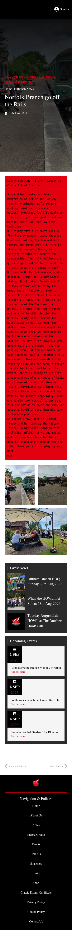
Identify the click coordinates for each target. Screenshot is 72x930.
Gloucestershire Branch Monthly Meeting (36, 667)
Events (36, 844)
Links (36, 873)
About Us (36, 815)
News (36, 825)
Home (8, 89)
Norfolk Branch (20, 82)
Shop (36, 883)
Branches (36, 863)
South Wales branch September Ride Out (35, 700)
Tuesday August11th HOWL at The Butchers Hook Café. (44, 620)
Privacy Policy (36, 902)
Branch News (16, 77)
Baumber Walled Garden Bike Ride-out (35, 732)
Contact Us (36, 921)
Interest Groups (36, 834)
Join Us (36, 854)
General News (42, 77)
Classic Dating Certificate (36, 892)
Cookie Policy (36, 911)
